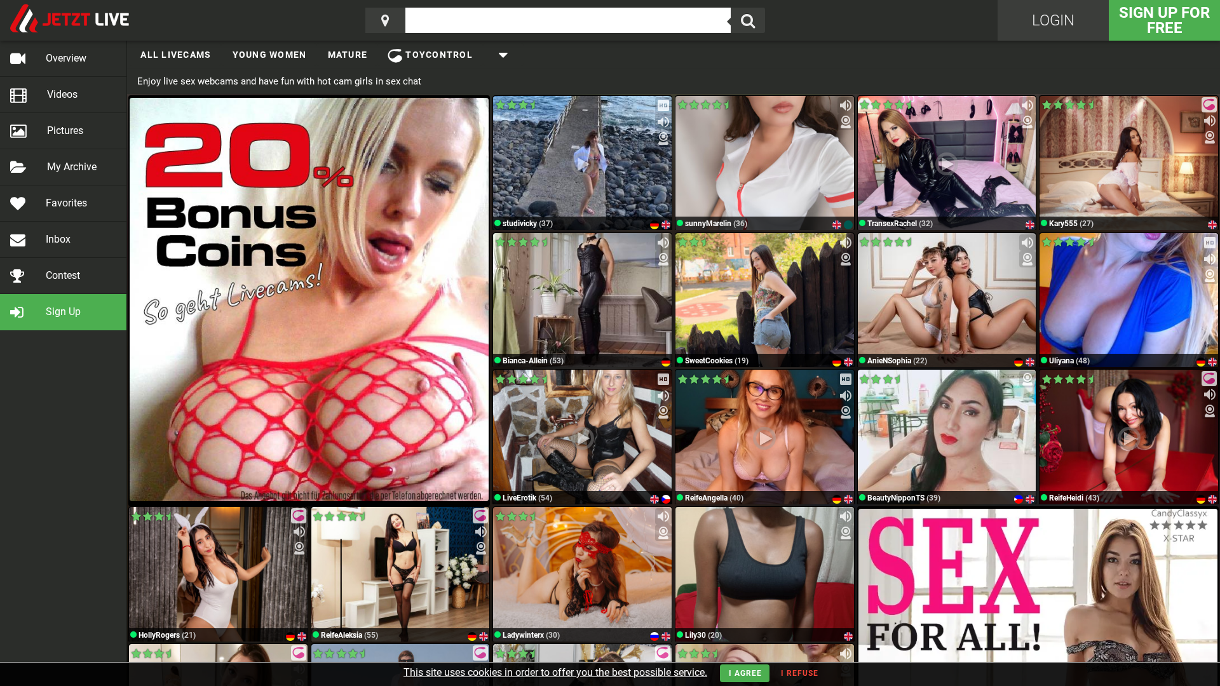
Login (1053, 20)
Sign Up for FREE (1164, 20)
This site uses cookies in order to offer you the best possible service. (555, 672)
